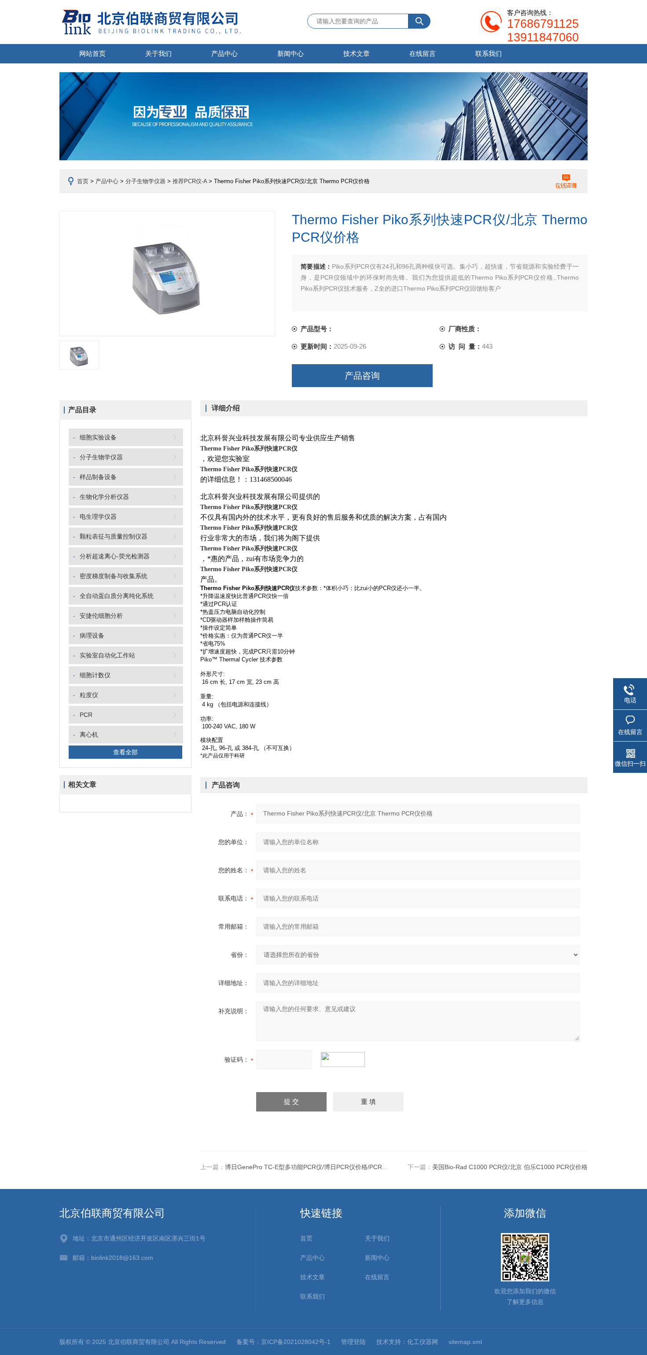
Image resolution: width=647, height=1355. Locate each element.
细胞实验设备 (98, 437)
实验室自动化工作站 (107, 655)
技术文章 (356, 53)
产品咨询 (362, 375)
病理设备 (92, 635)
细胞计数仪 (95, 675)
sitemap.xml (465, 1341)
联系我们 (488, 53)
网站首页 (92, 53)
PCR (86, 714)
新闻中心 (290, 53)
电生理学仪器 (98, 516)
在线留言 (422, 53)
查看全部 (125, 752)
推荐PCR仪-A (190, 181)
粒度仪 (89, 694)
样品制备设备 (98, 476)
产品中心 (224, 53)
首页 (82, 181)
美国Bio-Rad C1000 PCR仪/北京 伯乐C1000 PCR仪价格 (510, 1166)
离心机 (89, 734)
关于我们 (158, 53)
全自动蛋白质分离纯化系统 (117, 595)
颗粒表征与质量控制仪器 (113, 536)
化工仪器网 (422, 1341)
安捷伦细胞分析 (101, 615)
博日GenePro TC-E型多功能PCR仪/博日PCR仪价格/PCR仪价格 (313, 1166)
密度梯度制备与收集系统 (113, 576)
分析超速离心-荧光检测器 (115, 556)
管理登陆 (353, 1341)
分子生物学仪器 (145, 181)
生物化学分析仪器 (104, 496)
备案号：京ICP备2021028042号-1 (283, 1341)
